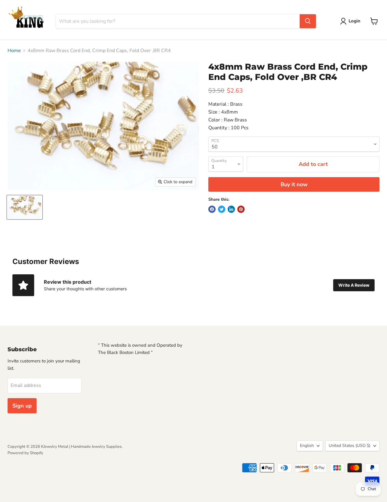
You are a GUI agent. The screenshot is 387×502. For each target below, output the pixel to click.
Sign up (22, 405)
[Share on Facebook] (212, 209)
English (307, 445)
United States (349, 445)
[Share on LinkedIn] (231, 209)
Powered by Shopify (25, 453)
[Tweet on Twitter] (221, 209)
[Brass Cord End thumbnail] (24, 207)
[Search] (308, 21)
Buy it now (294, 184)
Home (14, 50)
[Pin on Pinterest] (241, 209)
